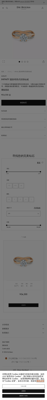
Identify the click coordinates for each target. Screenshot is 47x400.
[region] (23, 385)
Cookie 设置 (23, 386)
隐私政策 (40, 381)
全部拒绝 (23, 391)
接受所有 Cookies (23, 395)
